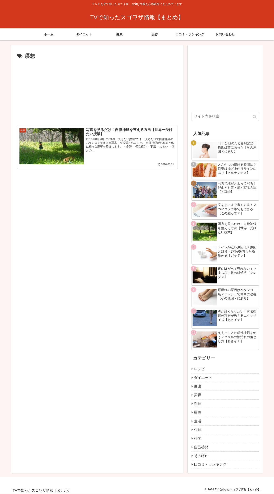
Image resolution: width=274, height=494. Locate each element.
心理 (197, 430)
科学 (197, 438)
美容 (197, 395)
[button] (255, 117)
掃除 (197, 412)
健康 (197, 386)
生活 (197, 421)
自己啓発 (201, 447)
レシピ (199, 369)
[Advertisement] (97, 91)
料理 (197, 404)
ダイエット (203, 378)
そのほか (201, 456)
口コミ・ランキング (210, 464)
